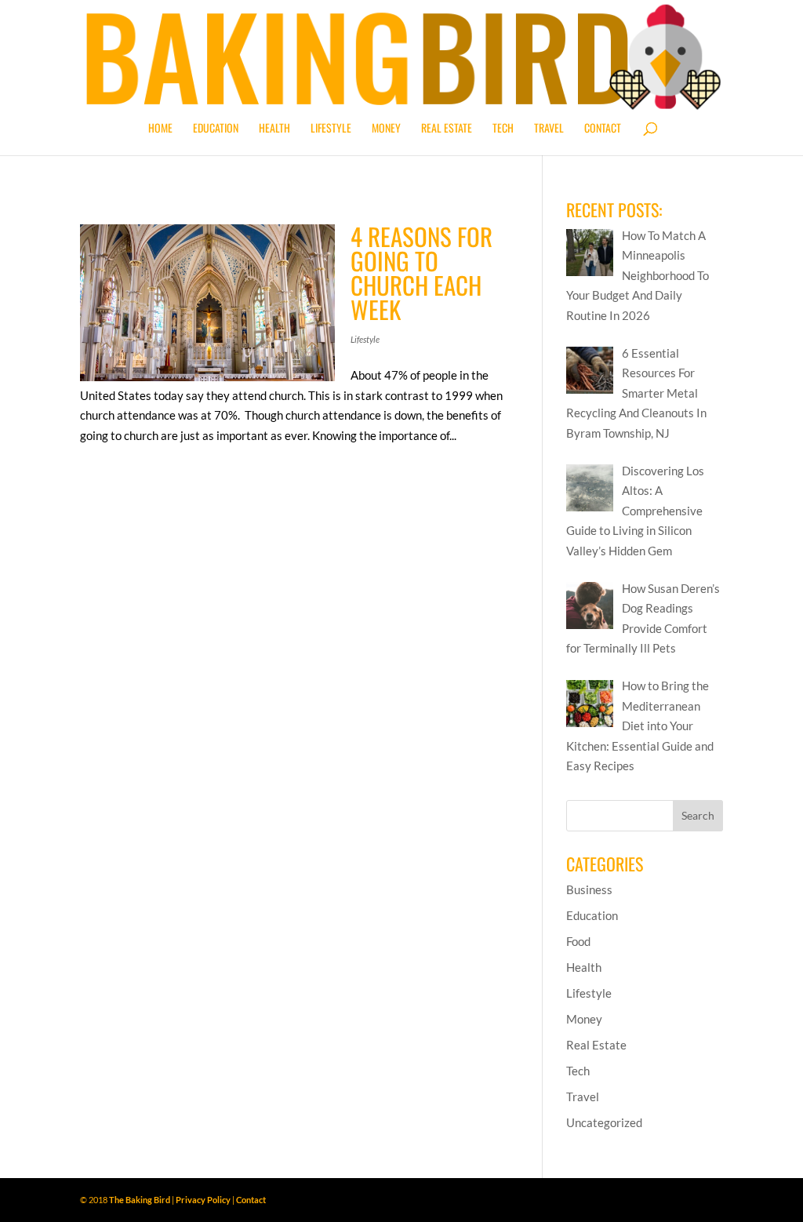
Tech (503, 129)
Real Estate (446, 129)
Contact (602, 129)
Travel (549, 129)
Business (589, 889)
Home (160, 129)
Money (386, 129)
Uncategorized (604, 1122)
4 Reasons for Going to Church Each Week (421, 272)
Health (274, 129)
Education (215, 129)
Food (578, 941)
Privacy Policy (203, 1200)
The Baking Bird (139, 1200)
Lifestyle (331, 129)
